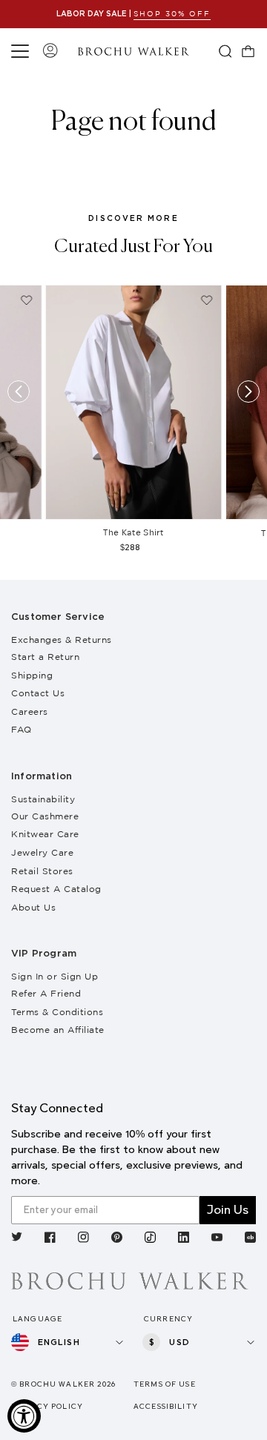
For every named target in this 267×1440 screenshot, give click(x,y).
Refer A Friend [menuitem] (46, 993)
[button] (22, 51)
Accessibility (166, 1406)
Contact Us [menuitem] (38, 693)
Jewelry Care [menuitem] (42, 852)
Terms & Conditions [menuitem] (57, 1012)
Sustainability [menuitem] (43, 799)
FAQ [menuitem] (21, 729)
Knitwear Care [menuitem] (45, 834)
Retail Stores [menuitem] (42, 871)
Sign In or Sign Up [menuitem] (54, 976)
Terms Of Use (165, 1384)
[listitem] (16, 1239)
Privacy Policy (47, 1406)
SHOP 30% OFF (172, 14)
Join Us (227, 1210)
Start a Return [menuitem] (45, 656)
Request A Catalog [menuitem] (56, 889)
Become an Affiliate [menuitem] (58, 1029)
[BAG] (248, 51)
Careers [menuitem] (29, 711)
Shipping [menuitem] (32, 675)
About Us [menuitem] (33, 907)
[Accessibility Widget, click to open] (24, 1416)
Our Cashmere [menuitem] (45, 816)
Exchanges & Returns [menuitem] (61, 639)
